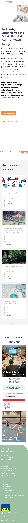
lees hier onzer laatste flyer (11, 121)
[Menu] (25, 2)
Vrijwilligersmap (9, 486)
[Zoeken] (24, 2)
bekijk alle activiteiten (14, 323)
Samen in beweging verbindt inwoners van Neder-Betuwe (11, 437)
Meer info (8, 205)
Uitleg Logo (8, 488)
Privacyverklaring (13, 520)
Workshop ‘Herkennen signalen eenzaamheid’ (12, 373)
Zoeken (1, 150)
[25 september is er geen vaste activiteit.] (14, 182)
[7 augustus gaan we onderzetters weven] (14, 291)
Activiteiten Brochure (11, 495)
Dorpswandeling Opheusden (13, 267)
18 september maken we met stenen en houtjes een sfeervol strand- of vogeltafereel (14, 230)
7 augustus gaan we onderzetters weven (10, 302)
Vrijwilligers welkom (9, 113)
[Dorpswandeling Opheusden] (14, 257)
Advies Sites (4, 502)
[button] (26, 8)
